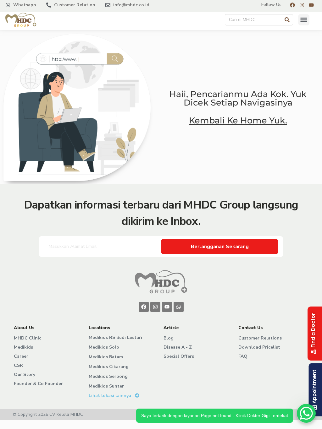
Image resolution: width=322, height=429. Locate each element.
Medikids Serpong (108, 376)
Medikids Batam (106, 357)
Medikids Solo (104, 347)
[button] (303, 19)
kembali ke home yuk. (238, 120)
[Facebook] (144, 307)
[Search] (287, 19)
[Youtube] (167, 307)
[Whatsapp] (179, 307)
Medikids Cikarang (109, 367)
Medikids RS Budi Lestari (115, 337)
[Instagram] (155, 307)
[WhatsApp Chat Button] (306, 413)
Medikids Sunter (106, 386)
